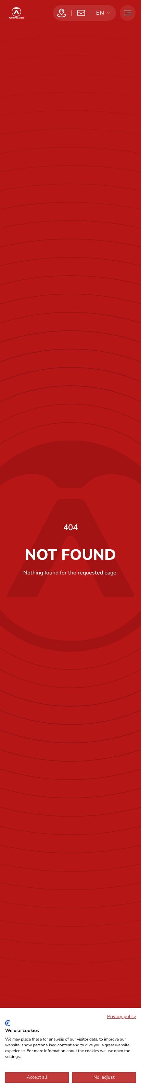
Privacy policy (121, 1016)
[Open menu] (128, 13)
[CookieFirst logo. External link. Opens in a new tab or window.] (7, 1023)
